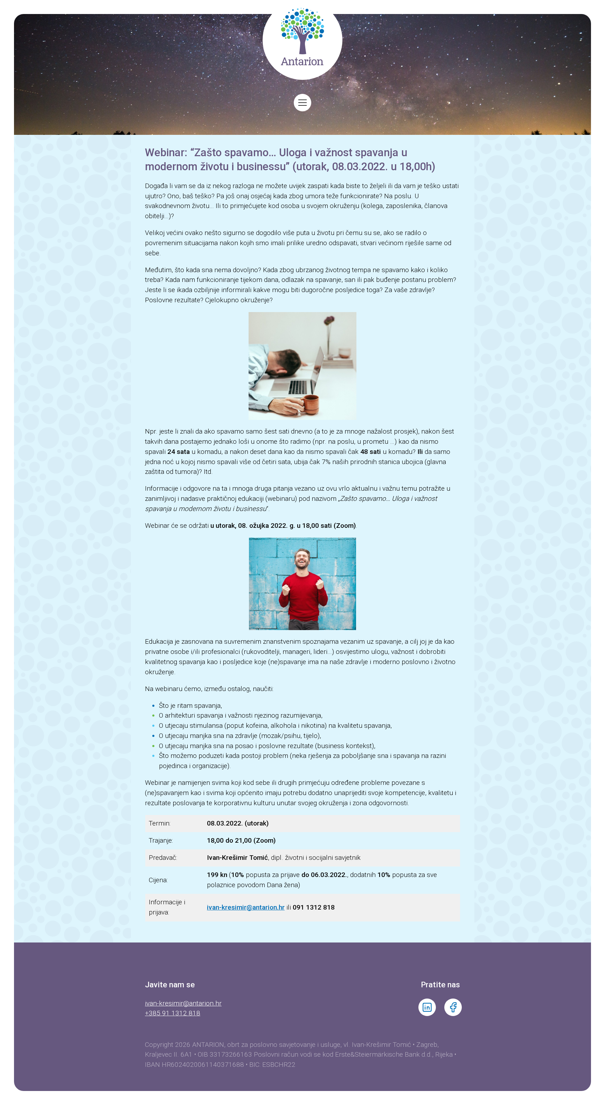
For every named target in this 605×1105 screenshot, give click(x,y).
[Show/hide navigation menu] (302, 102)
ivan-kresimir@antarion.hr (183, 1003)
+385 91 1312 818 (172, 1013)
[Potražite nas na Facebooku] (453, 1014)
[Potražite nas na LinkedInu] (427, 1014)
